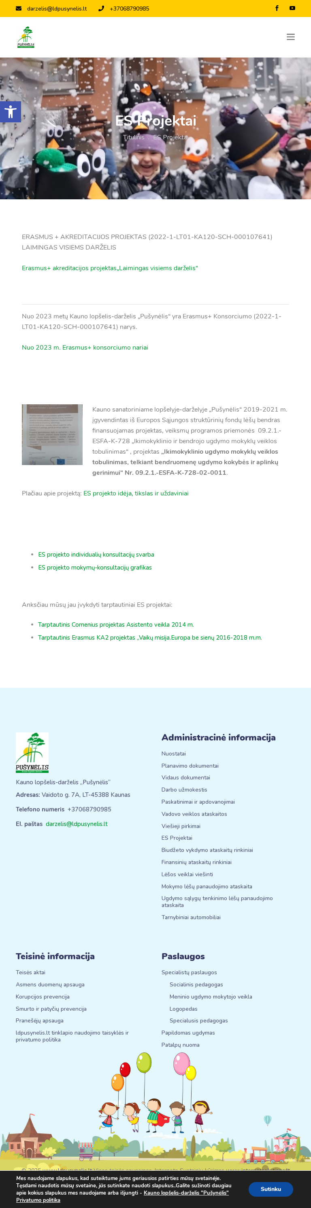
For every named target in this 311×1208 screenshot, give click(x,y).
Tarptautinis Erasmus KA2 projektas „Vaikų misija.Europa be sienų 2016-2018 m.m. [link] (150, 638)
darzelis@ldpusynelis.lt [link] (57, 9)
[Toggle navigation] (290, 37)
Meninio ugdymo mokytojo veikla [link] (211, 997)
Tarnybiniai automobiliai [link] (191, 917)
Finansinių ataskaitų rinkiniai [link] (197, 862)
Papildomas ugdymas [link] (188, 1033)
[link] (10, 111)
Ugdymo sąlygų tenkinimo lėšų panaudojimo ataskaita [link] (217, 902)
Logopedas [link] (184, 1009)
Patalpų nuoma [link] (181, 1045)
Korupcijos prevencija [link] (43, 997)
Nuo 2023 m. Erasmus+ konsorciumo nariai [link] (85, 347)
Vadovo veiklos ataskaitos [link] (194, 814)
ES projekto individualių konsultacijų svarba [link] (96, 555)
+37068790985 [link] (129, 9)
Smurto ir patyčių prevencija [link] (51, 1009)
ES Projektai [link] (177, 838)
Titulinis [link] (134, 137)
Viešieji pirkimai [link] (181, 826)
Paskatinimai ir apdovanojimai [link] (198, 802)
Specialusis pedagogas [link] (199, 1021)
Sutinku (271, 1189)
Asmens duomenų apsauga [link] (50, 985)
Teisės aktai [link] (30, 972)
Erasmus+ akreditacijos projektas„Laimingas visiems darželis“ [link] (110, 268)
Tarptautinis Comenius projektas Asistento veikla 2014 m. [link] (116, 625)
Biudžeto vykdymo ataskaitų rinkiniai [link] (207, 850)
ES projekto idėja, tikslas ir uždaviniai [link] (136, 493)
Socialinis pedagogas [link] (196, 985)
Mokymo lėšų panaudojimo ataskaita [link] (207, 887)
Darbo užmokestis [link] (184, 790)
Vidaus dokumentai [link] (186, 778)
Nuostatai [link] (174, 754)
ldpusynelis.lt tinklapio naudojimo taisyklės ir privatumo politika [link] (72, 1037)
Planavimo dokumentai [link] (190, 766)
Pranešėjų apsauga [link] (40, 1021)
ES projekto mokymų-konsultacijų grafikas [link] (95, 567)
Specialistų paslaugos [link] (189, 972)
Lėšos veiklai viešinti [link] (187, 874)
